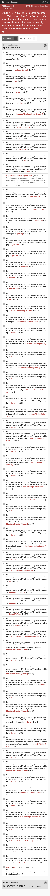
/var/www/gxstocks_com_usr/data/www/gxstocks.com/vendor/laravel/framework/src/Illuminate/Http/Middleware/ (26, 790)
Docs (46, 2)
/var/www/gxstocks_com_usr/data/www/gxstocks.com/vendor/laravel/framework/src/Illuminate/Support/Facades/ (26, 231)
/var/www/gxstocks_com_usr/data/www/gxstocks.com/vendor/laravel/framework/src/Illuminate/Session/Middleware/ (26, 484)
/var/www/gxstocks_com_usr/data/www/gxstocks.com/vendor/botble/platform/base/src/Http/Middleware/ (26, 319)
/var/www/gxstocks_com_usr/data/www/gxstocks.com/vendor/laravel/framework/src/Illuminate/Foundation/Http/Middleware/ (26, 436)
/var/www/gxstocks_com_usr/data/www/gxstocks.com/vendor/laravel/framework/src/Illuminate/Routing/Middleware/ (26, 412)
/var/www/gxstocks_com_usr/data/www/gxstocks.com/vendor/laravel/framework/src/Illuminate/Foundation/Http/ (26, 623)
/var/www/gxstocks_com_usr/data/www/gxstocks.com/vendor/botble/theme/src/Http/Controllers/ (26, 242)
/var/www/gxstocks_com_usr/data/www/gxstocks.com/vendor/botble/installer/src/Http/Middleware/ (26, 387)
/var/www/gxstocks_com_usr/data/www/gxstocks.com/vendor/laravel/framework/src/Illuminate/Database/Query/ (26, 90)
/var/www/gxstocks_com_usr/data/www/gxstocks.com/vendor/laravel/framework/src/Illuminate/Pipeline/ (26, 308)
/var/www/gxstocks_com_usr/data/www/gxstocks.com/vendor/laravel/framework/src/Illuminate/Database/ (26, 57)
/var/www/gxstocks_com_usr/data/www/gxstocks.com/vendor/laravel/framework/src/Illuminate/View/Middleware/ (26, 460)
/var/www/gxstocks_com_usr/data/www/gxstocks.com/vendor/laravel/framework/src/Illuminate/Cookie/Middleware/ (26, 520)
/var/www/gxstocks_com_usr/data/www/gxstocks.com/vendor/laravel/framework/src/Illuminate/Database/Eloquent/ (26, 136)
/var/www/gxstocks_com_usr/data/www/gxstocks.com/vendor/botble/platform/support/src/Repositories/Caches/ (26, 194)
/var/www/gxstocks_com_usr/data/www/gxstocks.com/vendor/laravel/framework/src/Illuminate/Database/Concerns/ (26, 158)
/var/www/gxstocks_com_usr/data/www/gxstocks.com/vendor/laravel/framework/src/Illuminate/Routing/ (26, 253)
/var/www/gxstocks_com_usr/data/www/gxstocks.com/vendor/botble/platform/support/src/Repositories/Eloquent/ (26, 169)
